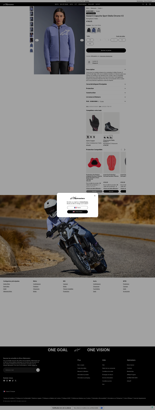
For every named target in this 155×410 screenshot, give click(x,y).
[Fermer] (95, 195)
